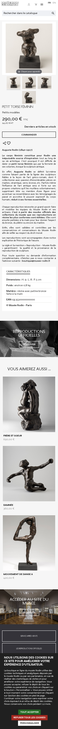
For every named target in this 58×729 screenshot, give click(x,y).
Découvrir (29, 344)
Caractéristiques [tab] (18, 271)
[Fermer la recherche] (54, 12)
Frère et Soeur (12, 436)
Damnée (8, 505)
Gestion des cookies (18, 696)
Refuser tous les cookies (29, 717)
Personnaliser (29, 723)
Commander (29, 135)
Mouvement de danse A (18, 574)
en (54, 3)
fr (49, 3)
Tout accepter (29, 712)
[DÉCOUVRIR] (29, 404)
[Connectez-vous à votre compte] (28, 4)
